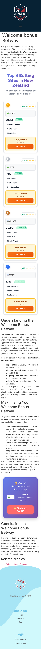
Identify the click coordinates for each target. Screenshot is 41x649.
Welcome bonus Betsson (16, 564)
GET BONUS (20, 146)
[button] (20, 26)
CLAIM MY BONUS (21, 509)
